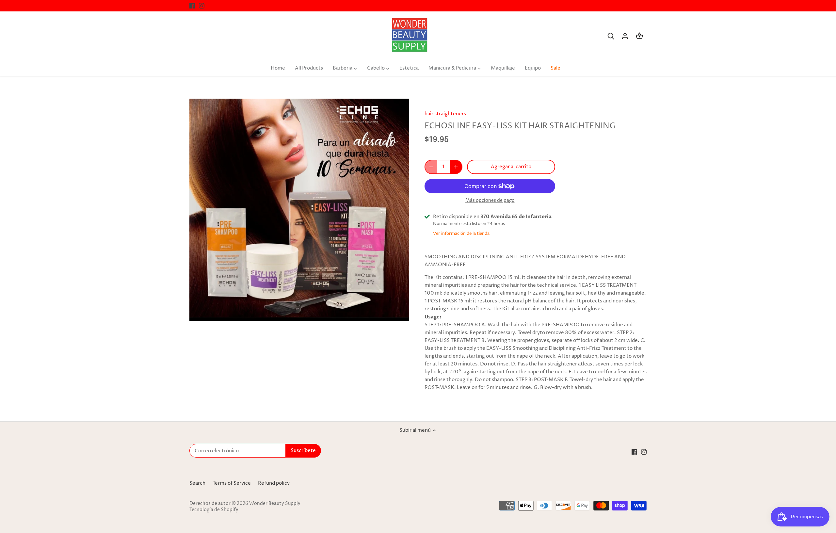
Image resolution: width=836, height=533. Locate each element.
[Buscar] (610, 36)
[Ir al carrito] (639, 36)
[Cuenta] (625, 36)
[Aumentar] (456, 167)
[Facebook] (192, 5)
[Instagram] (201, 5)
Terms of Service (232, 483)
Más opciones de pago (490, 200)
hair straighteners (445, 113)
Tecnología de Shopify (213, 510)
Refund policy (274, 483)
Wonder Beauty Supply (274, 504)
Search (197, 483)
